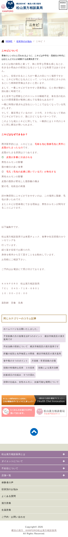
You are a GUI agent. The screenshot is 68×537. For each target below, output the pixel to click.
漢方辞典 (6, 503)
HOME (9, 41)
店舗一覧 (6, 475)
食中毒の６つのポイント (15, 361)
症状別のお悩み (24, 41)
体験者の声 (7, 482)
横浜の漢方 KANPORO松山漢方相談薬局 (34, 530)
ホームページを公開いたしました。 (21, 329)
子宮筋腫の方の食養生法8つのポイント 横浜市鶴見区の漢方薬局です (34, 338)
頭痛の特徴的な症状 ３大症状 (18, 368)
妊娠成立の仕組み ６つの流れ (18, 375)
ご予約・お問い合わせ (13, 517)
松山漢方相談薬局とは (13, 454)
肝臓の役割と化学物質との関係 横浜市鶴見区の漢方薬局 (32, 353)
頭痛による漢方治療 (48, 368)
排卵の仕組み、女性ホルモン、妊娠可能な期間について (31, 382)
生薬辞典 (6, 510)
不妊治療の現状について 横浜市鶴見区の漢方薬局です (31, 346)
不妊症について (10, 468)
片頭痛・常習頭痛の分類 (44, 361)
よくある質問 (9, 496)
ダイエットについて (12, 461)
